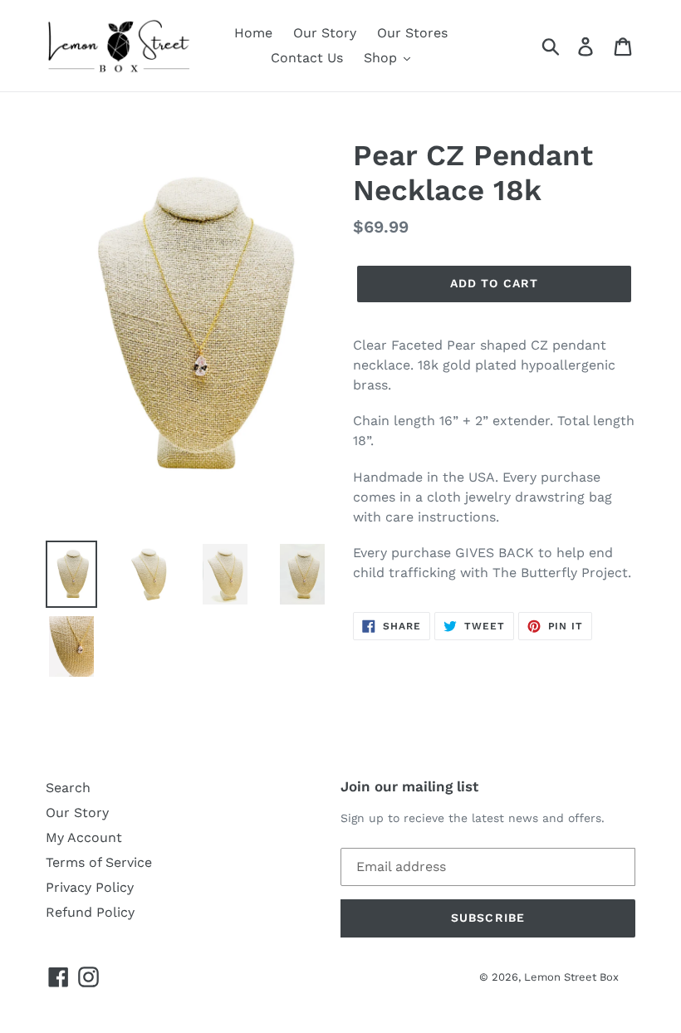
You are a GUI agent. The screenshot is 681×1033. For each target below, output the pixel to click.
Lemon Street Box (571, 977)
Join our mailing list (409, 786)
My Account (84, 837)
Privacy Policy (90, 887)
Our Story (77, 812)
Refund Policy (90, 912)
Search (68, 788)
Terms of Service (99, 862)
